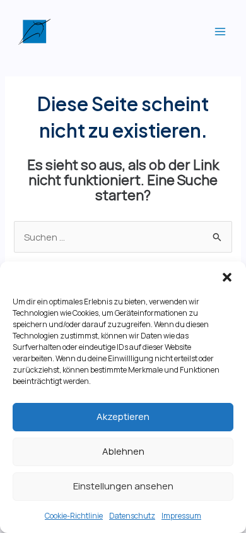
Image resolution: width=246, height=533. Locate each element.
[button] (227, 277)
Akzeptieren (123, 416)
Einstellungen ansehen (123, 486)
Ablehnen (123, 451)
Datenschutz (132, 515)
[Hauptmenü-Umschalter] (220, 31)
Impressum (181, 515)
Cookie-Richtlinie (74, 515)
